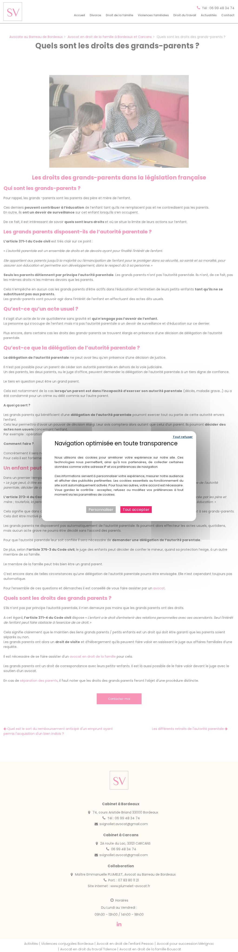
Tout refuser (183, 436)
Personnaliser (101, 509)
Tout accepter (136, 509)
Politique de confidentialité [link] (119, 450)
